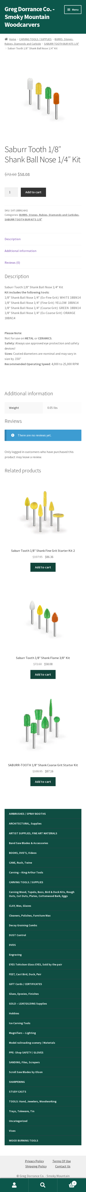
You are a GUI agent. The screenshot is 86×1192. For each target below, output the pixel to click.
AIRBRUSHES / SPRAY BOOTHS (27, 813)
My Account (14, 1185)
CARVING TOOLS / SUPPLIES (35, 39)
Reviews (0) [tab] (12, 263)
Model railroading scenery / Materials (32, 1042)
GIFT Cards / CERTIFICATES (25, 984)
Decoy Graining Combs (23, 925)
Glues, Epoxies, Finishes (24, 994)
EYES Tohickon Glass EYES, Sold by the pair (35, 964)
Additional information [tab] (20, 251)
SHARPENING (17, 1082)
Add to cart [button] (43, 567)
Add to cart (33, 192)
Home (12, 39)
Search (43, 1185)
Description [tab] (13, 239)
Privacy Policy (34, 1161)
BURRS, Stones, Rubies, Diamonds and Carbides (49, 215)
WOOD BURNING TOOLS (23, 1140)
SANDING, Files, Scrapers (24, 1062)
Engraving (15, 954)
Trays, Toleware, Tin (21, 1111)
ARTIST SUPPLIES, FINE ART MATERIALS (33, 833)
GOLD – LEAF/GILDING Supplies (28, 1003)
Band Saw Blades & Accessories (28, 843)
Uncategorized (18, 1121)
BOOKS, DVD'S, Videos (23, 853)
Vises (12, 1131)
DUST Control (17, 935)
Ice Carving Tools (19, 1023)
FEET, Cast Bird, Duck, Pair (25, 974)
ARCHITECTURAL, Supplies (25, 823)
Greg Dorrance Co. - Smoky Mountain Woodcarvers (29, 17)
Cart (66, 1182)
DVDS (12, 945)
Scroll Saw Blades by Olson (26, 1072)
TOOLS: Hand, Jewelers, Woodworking (32, 1101)
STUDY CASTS (17, 1091)
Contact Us (62, 1166)
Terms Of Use (61, 1161)
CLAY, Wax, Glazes (20, 906)
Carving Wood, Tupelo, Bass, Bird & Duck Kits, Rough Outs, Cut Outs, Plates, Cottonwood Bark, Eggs (41, 894)
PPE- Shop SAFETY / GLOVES (26, 1052)
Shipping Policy (36, 1166)
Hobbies (14, 1013)
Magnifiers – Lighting (22, 1033)
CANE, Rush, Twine (20, 862)
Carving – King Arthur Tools (26, 872)
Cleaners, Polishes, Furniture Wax (30, 915)
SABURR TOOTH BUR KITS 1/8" (61, 44)
